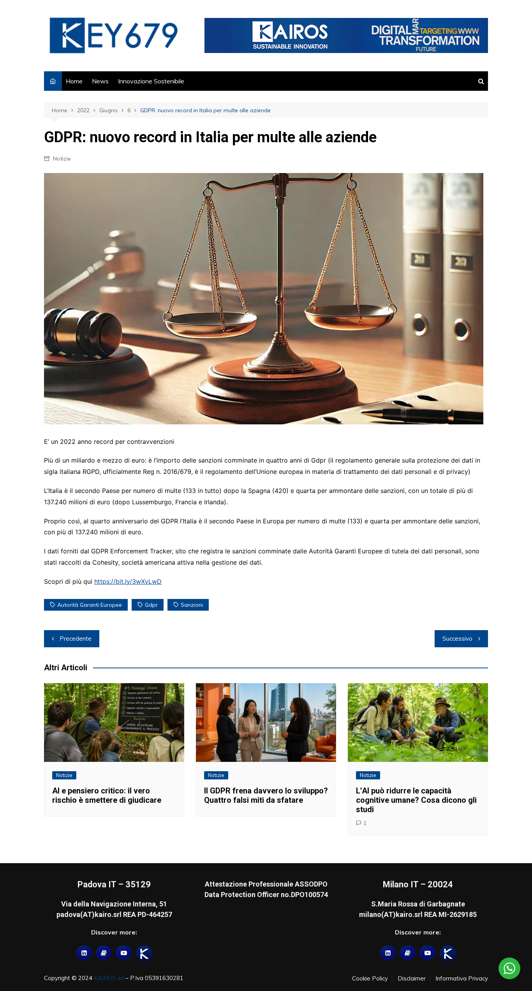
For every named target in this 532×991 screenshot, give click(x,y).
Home (74, 81)
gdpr (151, 604)
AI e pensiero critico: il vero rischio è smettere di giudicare (106, 795)
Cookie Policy (370, 978)
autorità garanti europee (89, 604)
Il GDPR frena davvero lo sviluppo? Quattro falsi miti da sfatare (266, 795)
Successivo (457, 638)
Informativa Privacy (461, 978)
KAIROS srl (109, 978)
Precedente (76, 638)
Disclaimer (412, 978)
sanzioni (192, 604)
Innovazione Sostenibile (151, 81)
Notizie (62, 158)
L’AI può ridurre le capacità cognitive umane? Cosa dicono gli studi (416, 800)
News (100, 81)
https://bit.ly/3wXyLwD (128, 581)
